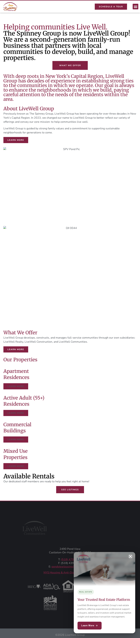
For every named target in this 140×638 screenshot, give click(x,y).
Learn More (87, 625)
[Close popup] (130, 556)
